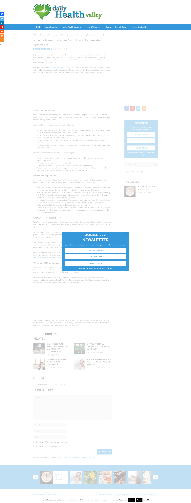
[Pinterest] (2, 27)
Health (38, 27)
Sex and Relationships (139, 27)
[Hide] (1, 44)
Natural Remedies (51, 27)
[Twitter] (2, 19)
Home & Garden (121, 27)
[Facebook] (2, 14)
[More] (2, 40)
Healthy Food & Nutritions (71, 27)
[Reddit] (2, 31)
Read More (147, 500)
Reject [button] (139, 500)
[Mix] (2, 36)
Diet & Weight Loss (94, 27)
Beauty (108, 27)
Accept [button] (131, 500)
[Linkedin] (2, 23)
